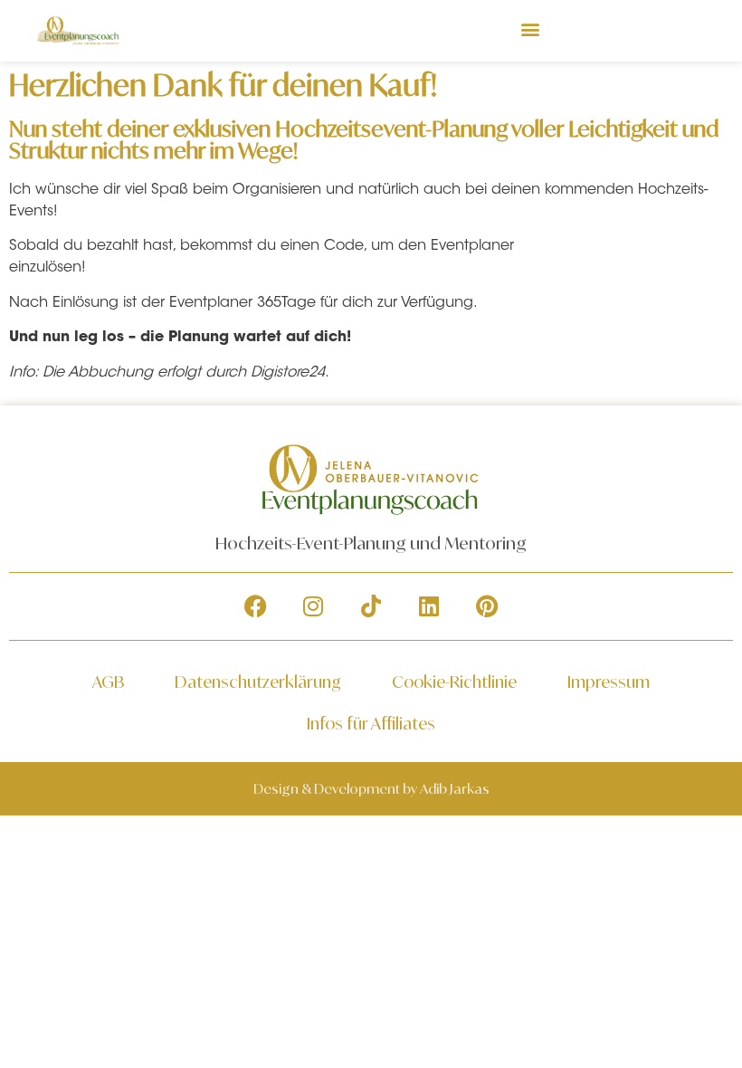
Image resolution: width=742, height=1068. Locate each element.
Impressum (608, 681)
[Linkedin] (429, 606)
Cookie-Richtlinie (454, 681)
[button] (531, 28)
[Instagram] (313, 606)
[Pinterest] (486, 606)
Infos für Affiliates (371, 723)
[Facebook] (255, 606)
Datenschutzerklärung (258, 681)
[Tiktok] (371, 606)
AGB (108, 681)
